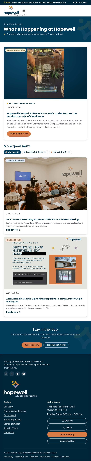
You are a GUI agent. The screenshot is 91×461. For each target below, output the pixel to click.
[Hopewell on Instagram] (6, 373)
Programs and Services (15, 411)
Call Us (69, 427)
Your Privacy (45, 457)
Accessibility (8, 457)
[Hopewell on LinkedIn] (17, 373)
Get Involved (10, 415)
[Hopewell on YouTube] (23, 373)
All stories (13, 152)
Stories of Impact (12, 424)
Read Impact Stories (56, 345)
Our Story (8, 407)
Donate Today (81, 2)
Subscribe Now (32, 345)
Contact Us (9, 432)
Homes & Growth (61, 152)
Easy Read (34, 457)
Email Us (69, 421)
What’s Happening (12, 419)
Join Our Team (11, 428)
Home (6, 24)
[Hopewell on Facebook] (11, 373)
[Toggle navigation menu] (24, 10)
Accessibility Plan (21, 457)
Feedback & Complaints (60, 457)
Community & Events (35, 152)
